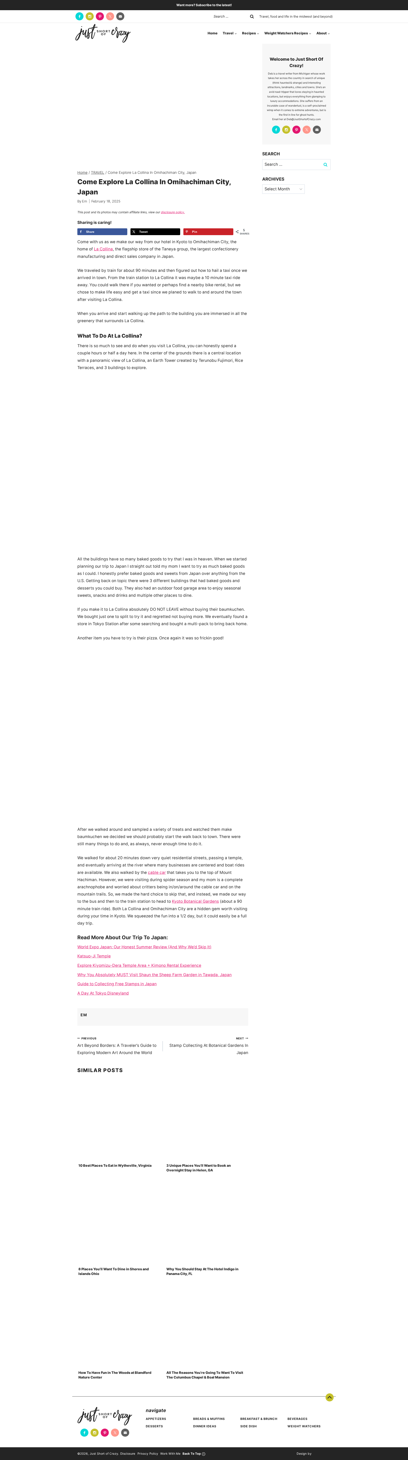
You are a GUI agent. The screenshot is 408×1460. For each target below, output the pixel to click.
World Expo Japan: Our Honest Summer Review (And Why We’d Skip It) (144, 947)
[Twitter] (110, 16)
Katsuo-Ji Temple (94, 956)
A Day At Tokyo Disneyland (103, 993)
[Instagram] (90, 16)
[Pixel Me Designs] (321, 1453)
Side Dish (248, 1426)
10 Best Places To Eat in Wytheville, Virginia (115, 1165)
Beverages (297, 1419)
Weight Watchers (304, 1426)
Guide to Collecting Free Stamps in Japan (117, 983)
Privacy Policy (147, 1453)
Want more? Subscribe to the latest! (204, 5)
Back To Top (330, 1397)
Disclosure (127, 1453)
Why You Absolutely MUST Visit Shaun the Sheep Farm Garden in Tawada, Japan (154, 974)
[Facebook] (79, 16)
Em (84, 201)
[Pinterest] (100, 16)
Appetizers (156, 1419)
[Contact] (120, 16)
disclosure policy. (173, 212)
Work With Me (170, 1453)
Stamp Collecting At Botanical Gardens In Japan (208, 1046)
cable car (157, 872)
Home (213, 33)
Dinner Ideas (204, 1426)
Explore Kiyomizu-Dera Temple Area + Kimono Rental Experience (139, 965)
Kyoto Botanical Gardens (195, 901)
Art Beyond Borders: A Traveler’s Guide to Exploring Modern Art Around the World (116, 1046)
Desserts (154, 1426)
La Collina (103, 249)
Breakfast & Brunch (258, 1419)
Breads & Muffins (209, 1419)
